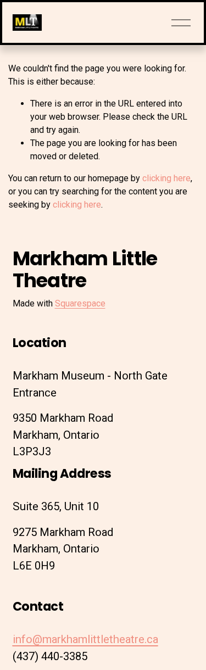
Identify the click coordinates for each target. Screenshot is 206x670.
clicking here (166, 178)
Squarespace (80, 303)
